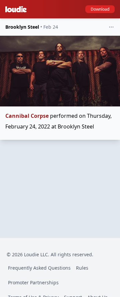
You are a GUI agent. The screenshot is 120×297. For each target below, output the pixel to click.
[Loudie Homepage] (17, 9)
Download (100, 9)
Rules (82, 268)
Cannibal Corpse (27, 115)
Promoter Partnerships (33, 282)
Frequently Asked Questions (39, 268)
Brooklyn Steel (22, 27)
